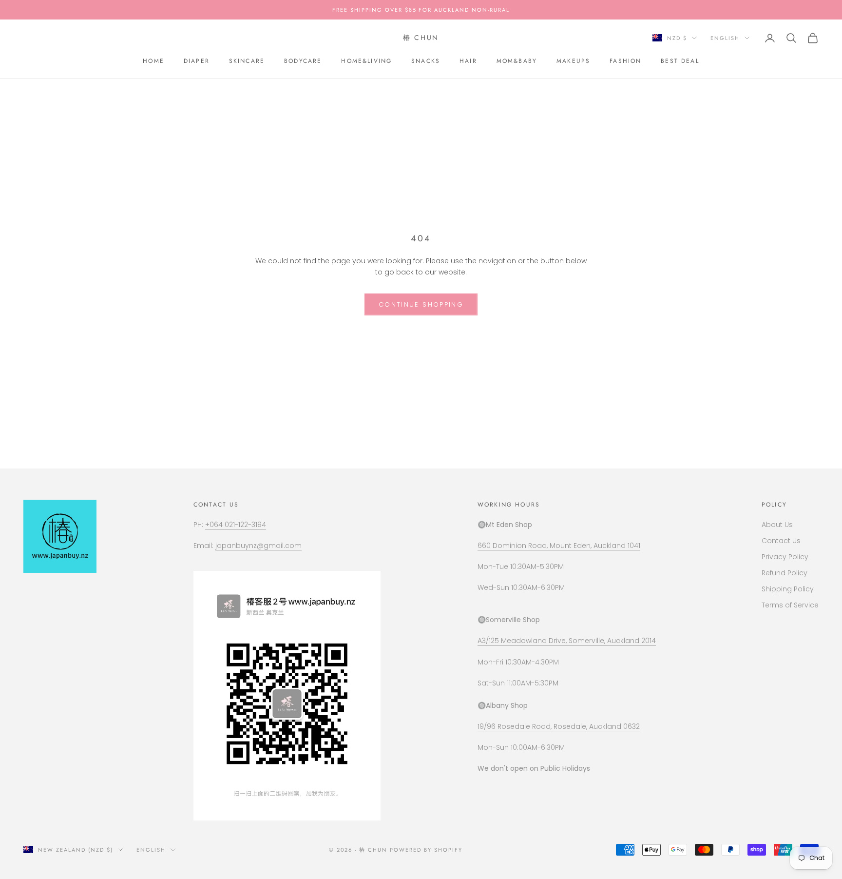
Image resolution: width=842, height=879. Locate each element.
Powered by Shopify (426, 850)
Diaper (197, 61)
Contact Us (781, 541)
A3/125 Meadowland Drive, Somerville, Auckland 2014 (567, 640)
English (725, 38)
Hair (468, 61)
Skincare (247, 61)
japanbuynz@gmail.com (258, 545)
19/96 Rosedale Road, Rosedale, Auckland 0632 (559, 726)
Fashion (625, 61)
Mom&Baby (517, 61)
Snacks (425, 61)
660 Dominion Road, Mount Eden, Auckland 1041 (559, 545)
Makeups (573, 61)
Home (153, 61)
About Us (777, 524)
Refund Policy (784, 573)
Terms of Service (790, 605)
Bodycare (303, 61)
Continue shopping (421, 304)
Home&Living (366, 61)
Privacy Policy (785, 557)
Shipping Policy (788, 589)
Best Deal (680, 61)
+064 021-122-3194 (235, 524)
